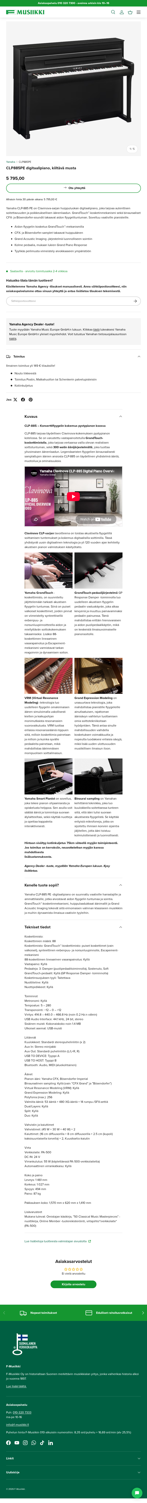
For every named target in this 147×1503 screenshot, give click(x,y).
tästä (96, 329)
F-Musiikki (19, 1489)
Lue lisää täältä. (16, 1386)
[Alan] (137, 1493)
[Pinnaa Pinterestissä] (30, 399)
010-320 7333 (22, 1412)
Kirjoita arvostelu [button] (73, 1284)
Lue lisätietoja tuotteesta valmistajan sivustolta (55, 1241)
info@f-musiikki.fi (17, 1424)
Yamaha (10, 162)
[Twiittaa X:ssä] (15, 399)
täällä (12, 338)
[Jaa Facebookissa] (23, 399)
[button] (130, 12)
